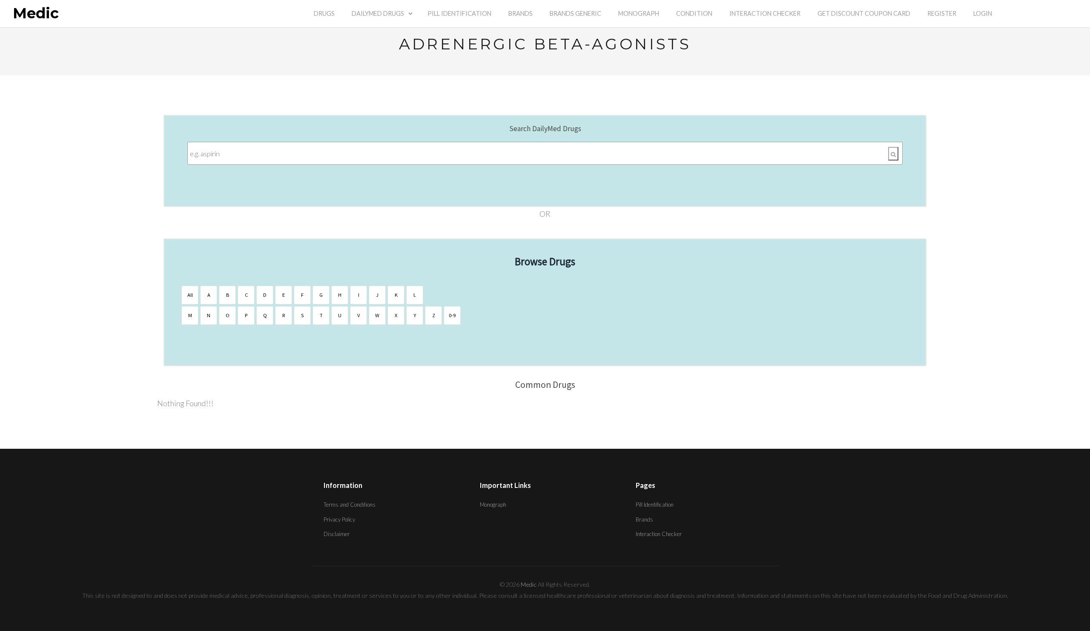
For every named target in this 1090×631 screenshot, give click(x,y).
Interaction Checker (764, 13)
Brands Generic (575, 13)
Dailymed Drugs (378, 13)
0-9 (452, 315)
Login (982, 13)
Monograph (638, 13)
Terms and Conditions (350, 504)
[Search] (893, 154)
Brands (520, 13)
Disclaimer (337, 534)
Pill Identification (459, 13)
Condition (694, 13)
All (190, 295)
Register (941, 13)
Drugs (324, 13)
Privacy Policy (339, 519)
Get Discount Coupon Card (864, 13)
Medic (36, 14)
